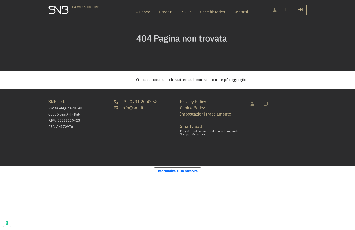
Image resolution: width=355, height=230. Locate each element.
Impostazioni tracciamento (205, 114)
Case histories (212, 11)
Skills (187, 11)
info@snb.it (132, 108)
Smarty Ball (191, 126)
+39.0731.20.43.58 (140, 101)
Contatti (241, 11)
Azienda (143, 11)
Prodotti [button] (166, 11)
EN (300, 9)
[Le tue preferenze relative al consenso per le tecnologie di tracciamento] (7, 223)
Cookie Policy (192, 108)
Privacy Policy (193, 101)
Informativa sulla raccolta (177, 171)
